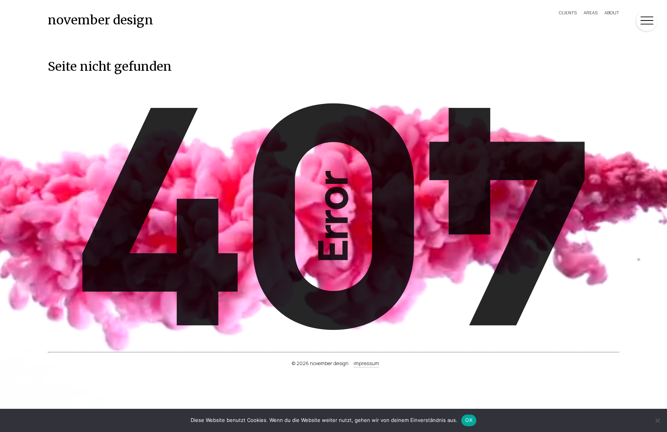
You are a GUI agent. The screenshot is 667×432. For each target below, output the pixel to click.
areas (591, 12)
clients (568, 12)
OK (468, 420)
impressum (366, 363)
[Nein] (657, 420)
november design (100, 20)
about (611, 12)
